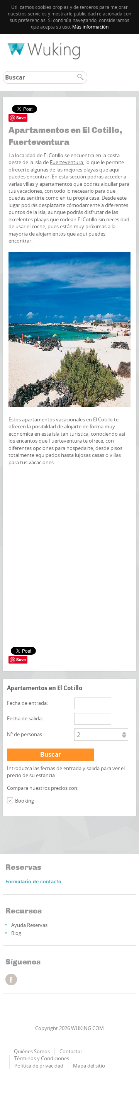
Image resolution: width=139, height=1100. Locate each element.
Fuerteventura (66, 162)
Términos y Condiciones (41, 1058)
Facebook (11, 979)
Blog (16, 933)
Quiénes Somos (32, 1051)
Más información (90, 27)
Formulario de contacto (33, 882)
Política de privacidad (38, 1065)
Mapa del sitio (89, 1065)
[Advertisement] (69, 512)
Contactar (70, 1051)
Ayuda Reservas (29, 925)
